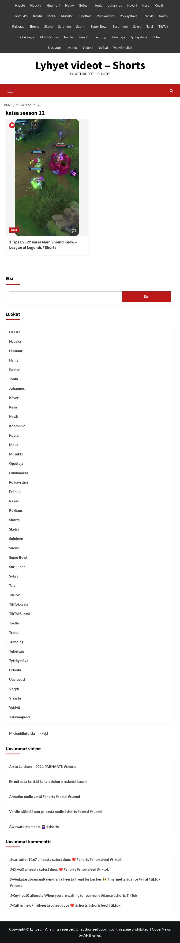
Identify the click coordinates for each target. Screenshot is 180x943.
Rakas (163, 16)
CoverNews (161, 929)
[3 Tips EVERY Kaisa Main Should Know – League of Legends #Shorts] (47, 177)
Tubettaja (118, 37)
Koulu (37, 16)
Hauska (35, 5)
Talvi (149, 26)
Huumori (53, 5)
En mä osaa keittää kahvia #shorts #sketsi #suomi (48, 781)
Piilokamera (105, 16)
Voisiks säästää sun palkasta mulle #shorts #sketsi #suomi (55, 811)
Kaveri (132, 5)
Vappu (72, 48)
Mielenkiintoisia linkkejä (28, 733)
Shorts (34, 26)
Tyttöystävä (138, 37)
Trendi (83, 37)
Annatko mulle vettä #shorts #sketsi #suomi (44, 796)
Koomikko (20, 16)
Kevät (159, 5)
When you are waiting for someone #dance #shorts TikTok (90, 895)
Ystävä (103, 48)
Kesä (145, 5)
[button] (10, 90)
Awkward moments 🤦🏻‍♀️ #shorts (34, 826)
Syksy (137, 26)
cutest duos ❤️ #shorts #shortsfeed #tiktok (87, 859)
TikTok (163, 26)
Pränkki (148, 16)
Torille (68, 37)
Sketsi (48, 26)
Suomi (80, 26)
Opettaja (85, 16)
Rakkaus (18, 26)
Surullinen (120, 26)
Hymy (69, 5)
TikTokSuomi (48, 37)
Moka (51, 16)
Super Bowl (99, 26)
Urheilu (157, 37)
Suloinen (64, 26)
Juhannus (115, 5)
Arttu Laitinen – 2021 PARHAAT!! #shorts (42, 766)
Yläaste (87, 48)
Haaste (20, 5)
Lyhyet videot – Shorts (90, 65)
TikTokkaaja (25, 37)
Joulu (99, 5)
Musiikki (67, 16)
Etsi (9, 278)
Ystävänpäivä (122, 48)
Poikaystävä (128, 16)
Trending (99, 37)
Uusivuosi (55, 48)
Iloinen (84, 5)
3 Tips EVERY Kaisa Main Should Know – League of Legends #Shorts (43, 245)
